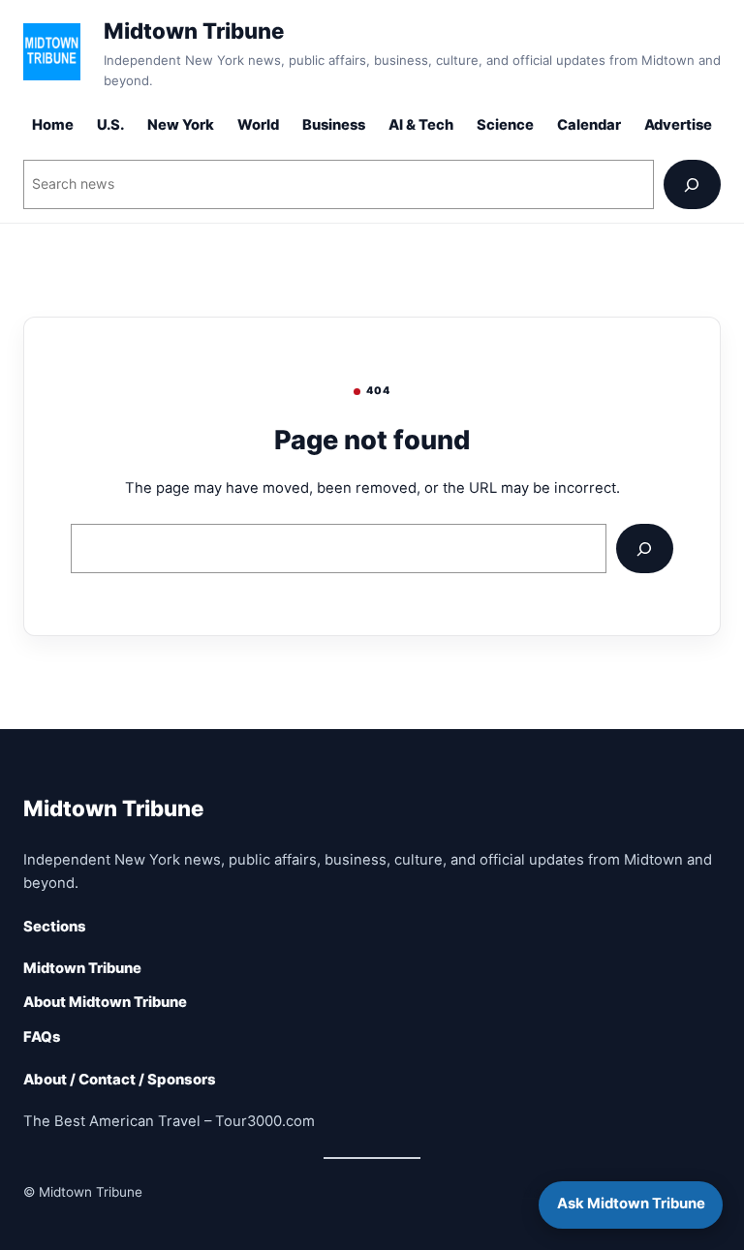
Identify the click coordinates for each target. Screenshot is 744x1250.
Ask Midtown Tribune (631, 1203)
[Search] (692, 184)
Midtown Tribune (194, 30)
